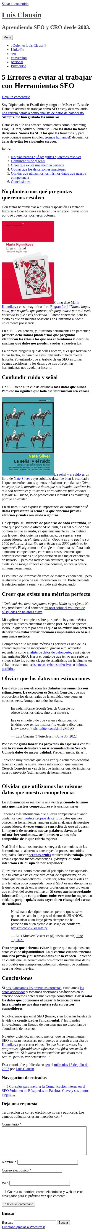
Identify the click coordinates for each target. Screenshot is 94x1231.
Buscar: (7, 1222)
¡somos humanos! (57, 137)
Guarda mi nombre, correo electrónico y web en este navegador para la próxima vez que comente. (42, 1194)
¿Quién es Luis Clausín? (28, 45)
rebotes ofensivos (59, 665)
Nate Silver (22, 478)
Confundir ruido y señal (28, 161)
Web (5, 1183)
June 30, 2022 (66, 736)
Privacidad (18, 66)
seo (13, 54)
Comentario (11, 1124)
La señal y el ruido (67, 474)
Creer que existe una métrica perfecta (37, 165)
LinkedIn (17, 50)
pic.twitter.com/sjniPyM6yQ (53, 728)
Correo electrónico (16, 1170)
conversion (19, 58)
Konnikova (10, 1045)
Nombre (9, 1162)
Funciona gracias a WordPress (23, 1227)
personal (17, 62)
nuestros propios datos (39, 818)
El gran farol (59, 307)
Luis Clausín (21, 15)
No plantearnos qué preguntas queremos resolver (46, 157)
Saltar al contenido (15, 4)
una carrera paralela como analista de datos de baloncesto (43, 113)
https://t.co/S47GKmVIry (29, 928)
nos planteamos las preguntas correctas (33, 988)
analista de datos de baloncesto (49, 652)
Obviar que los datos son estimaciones (38, 169)
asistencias (37, 665)
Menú (7, 37)
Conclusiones (20, 182)
